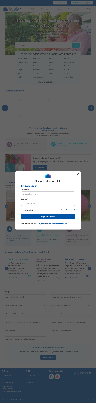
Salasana (24, 199)
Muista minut (28, 210)
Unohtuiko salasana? (68, 210)
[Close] (78, 174)
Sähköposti (25, 190)
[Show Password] (72, 203)
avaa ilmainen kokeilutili (57, 224)
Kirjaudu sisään (48, 216)
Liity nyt (41, 224)
